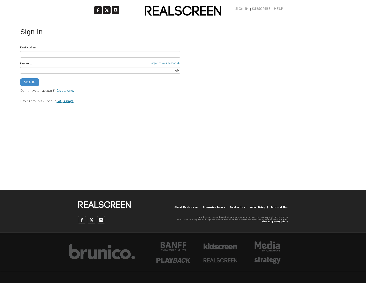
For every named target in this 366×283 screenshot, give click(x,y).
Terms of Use (279, 207)
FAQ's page (65, 101)
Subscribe (261, 9)
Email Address (28, 47)
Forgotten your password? (165, 63)
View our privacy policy (275, 222)
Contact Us (237, 207)
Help (278, 9)
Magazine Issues (214, 207)
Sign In (242, 9)
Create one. (65, 90)
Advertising (257, 207)
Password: (26, 63)
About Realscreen (186, 207)
